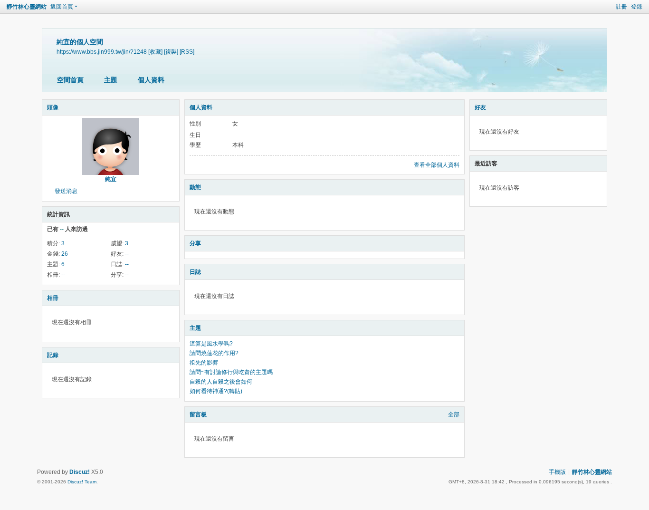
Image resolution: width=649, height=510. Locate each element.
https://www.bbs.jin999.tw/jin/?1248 (102, 51)
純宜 (110, 179)
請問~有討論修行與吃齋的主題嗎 (231, 372)
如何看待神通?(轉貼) (216, 391)
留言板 (198, 414)
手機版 (557, 472)
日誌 (195, 272)
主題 (110, 80)
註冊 (621, 6)
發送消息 (66, 191)
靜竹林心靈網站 (27, 6)
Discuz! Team (81, 481)
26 (64, 253)
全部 (453, 414)
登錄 (636, 6)
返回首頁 (61, 6)
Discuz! (79, 472)
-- (127, 253)
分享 (195, 243)
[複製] (171, 51)
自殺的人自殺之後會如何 (221, 381)
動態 (195, 187)
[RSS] (187, 51)
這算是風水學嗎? (211, 343)
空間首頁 (70, 80)
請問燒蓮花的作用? (214, 353)
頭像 (52, 107)
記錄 (52, 355)
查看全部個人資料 (436, 165)
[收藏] (155, 51)
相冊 (52, 298)
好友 (480, 107)
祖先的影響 (204, 362)
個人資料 (151, 80)
